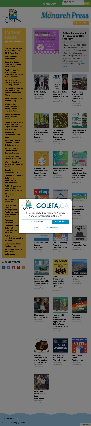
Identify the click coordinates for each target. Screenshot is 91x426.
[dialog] (45, 216)
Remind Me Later (52, 227)
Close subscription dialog (72, 199)
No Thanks (36, 227)
